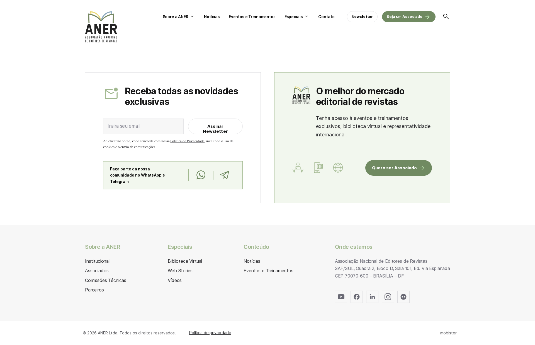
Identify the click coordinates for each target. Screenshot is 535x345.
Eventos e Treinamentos (252, 16)
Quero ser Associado (394, 167)
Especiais (293, 16)
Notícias (212, 16)
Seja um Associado (404, 16)
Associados (96, 270)
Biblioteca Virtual (185, 261)
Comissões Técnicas (105, 280)
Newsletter (362, 16)
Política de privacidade (210, 332)
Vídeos (175, 280)
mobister (448, 332)
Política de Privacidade (187, 141)
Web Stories (180, 270)
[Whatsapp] (200, 175)
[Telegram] (224, 175)
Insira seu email (124, 126)
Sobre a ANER (175, 16)
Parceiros (94, 290)
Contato (326, 16)
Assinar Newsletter (215, 129)
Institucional (97, 261)
